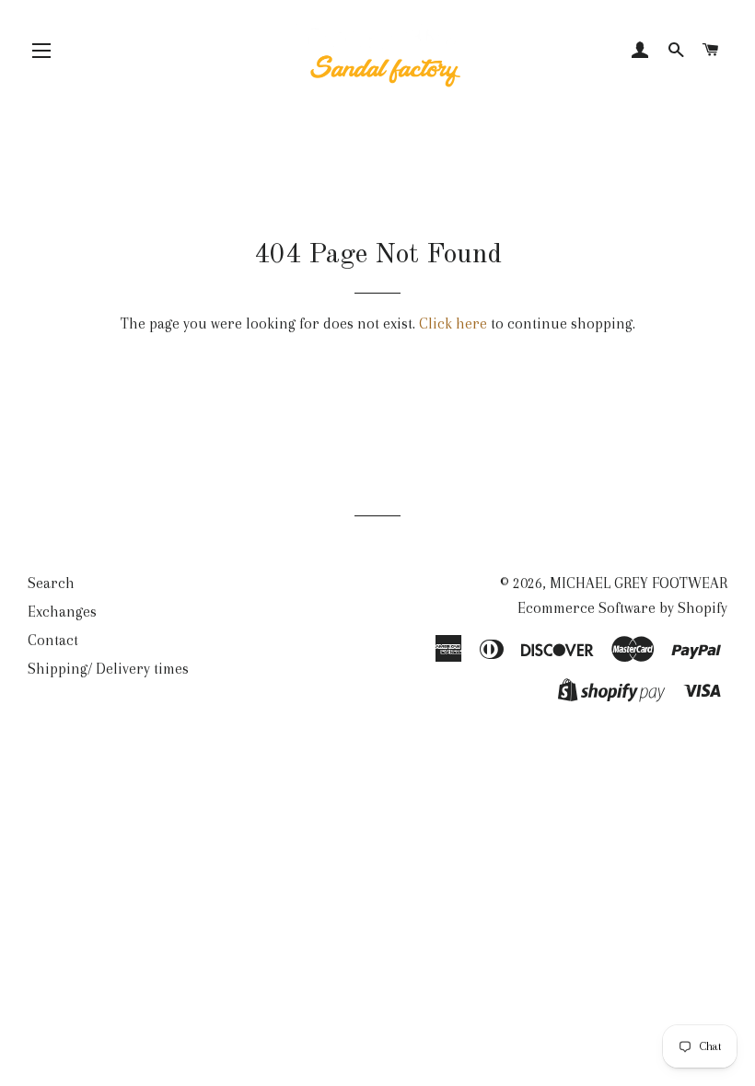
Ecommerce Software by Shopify (622, 608)
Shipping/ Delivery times (108, 668)
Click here (453, 323)
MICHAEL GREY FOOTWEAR (638, 583)
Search (51, 583)
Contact (53, 640)
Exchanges (62, 611)
